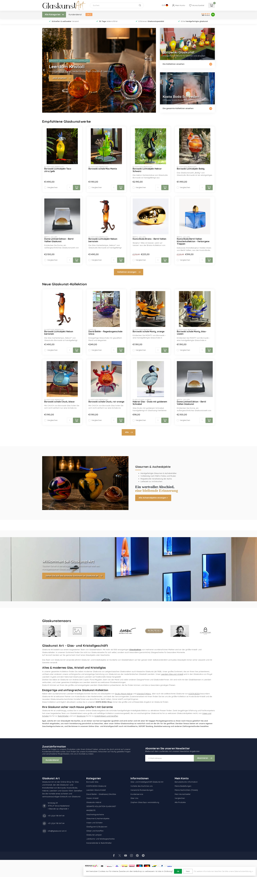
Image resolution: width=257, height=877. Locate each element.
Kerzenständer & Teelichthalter (99, 843)
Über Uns (134, 798)
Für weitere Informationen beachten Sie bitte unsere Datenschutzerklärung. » (223, 871)
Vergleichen (52, 187)
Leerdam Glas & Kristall (96, 790)
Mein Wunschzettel (182, 794)
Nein (188, 871)
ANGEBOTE (90, 810)
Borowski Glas (92, 782)
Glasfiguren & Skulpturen (96, 827)
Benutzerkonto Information (186, 782)
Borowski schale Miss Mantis (102, 169)
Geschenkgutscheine (95, 814)
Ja (178, 871)
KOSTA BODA (194, 694)
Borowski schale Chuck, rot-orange (106, 402)
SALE (89, 14)
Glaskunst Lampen (94, 835)
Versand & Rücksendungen (142, 790)
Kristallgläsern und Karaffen (106, 716)
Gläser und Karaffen (94, 831)
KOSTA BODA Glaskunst (96, 786)
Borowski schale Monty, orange (148, 331)
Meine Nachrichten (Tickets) (186, 790)
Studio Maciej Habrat (123, 694)
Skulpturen (81, 716)
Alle (127, 432)
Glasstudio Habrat (93, 802)
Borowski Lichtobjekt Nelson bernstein (102, 240)
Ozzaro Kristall (92, 798)
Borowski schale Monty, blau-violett (192, 332)
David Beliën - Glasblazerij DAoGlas (101, 794)
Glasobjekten (135, 649)
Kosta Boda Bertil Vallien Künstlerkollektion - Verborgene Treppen (193, 241)
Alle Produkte (180, 802)
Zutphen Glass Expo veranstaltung (145, 802)
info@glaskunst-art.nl (57, 831)
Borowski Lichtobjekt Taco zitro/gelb (57, 170)
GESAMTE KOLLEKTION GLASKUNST (101, 806)
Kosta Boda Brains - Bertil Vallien (149, 239)
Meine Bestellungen (183, 786)
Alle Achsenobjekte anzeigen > (153, 498)
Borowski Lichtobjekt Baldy (191, 169)
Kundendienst (75, 14)
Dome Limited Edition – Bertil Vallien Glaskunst (58, 240)
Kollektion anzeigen (126, 272)
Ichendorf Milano (144, 694)
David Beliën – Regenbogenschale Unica (105, 332)
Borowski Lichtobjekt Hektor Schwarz (147, 170)
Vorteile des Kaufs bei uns (141, 786)
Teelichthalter (63, 716)
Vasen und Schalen (94, 823)
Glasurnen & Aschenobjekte (97, 818)
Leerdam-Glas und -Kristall (172, 674)
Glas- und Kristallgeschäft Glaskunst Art (147, 782)
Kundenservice (137, 794)
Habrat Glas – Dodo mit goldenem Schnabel (150, 403)
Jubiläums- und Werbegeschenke (100, 839)
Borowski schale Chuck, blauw (59, 402)
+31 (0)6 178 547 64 (56, 815)
